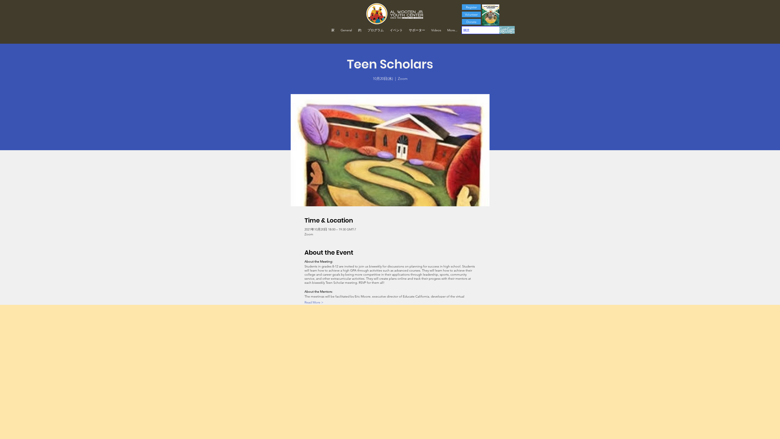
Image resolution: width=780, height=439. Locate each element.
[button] (359, 30)
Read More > (313, 302)
